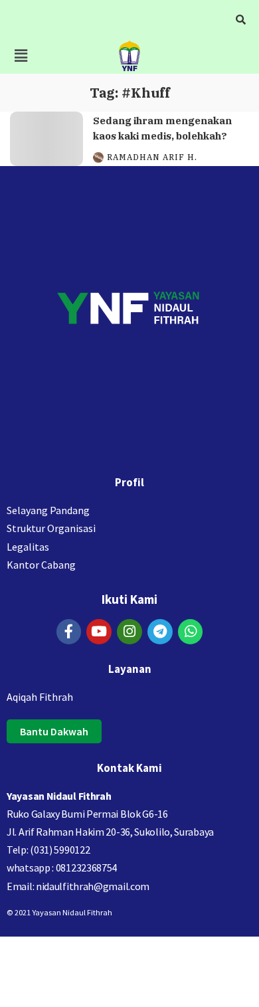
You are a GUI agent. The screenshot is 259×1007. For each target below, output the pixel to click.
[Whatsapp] (190, 631)
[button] (20, 55)
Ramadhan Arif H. (152, 157)
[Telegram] (160, 631)
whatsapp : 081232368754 (62, 867)
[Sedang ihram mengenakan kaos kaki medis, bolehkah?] (46, 139)
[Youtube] (99, 631)
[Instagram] (129, 631)
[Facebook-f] (69, 631)
